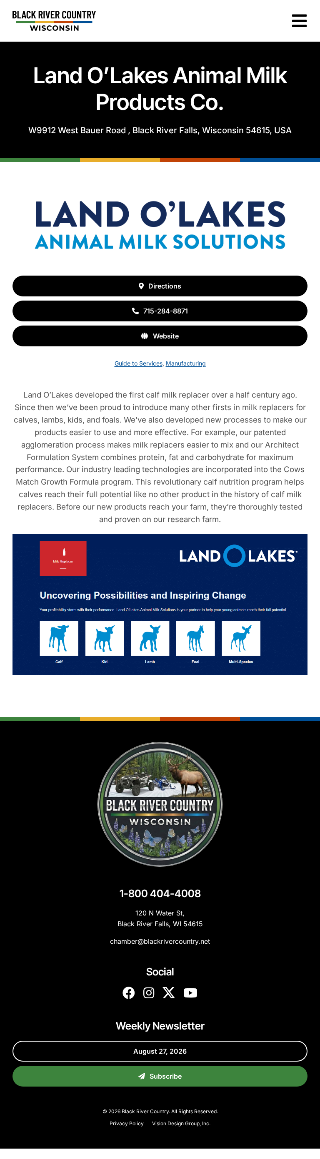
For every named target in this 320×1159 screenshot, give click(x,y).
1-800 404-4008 (160, 893)
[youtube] (190, 993)
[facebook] (128, 993)
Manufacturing (186, 363)
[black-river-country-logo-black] (54, 14)
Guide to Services (138, 363)
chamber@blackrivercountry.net (160, 941)
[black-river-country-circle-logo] (160, 745)
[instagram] (148, 993)
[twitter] (168, 993)
